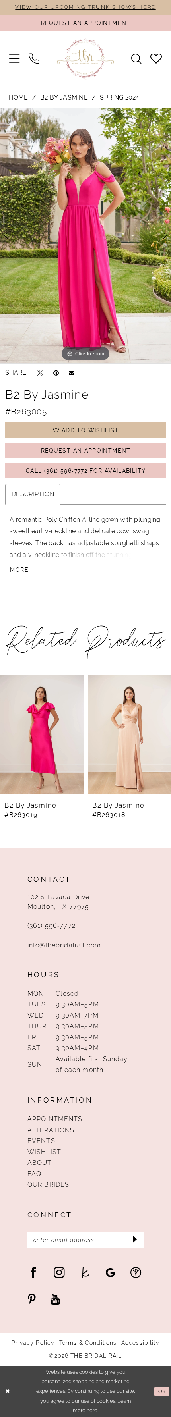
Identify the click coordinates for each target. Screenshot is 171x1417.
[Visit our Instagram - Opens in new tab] (59, 1272)
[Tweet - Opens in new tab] (40, 372)
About (39, 1162)
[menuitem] (14, 59)
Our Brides (48, 1184)
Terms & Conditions (88, 1343)
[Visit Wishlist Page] (156, 59)
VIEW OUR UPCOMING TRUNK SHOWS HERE (85, 7)
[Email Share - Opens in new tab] (71, 372)
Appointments (55, 1119)
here (92, 1410)
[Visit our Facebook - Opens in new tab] (33, 1272)
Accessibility (140, 1343)
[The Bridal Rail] (85, 58)
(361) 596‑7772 (51, 925)
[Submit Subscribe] (135, 1240)
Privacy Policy (33, 1343)
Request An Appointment (86, 450)
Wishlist (44, 1152)
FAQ (34, 1174)
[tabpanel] (85, 235)
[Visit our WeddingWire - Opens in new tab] (136, 1272)
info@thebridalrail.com (64, 945)
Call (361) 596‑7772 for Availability (86, 471)
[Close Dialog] (8, 1391)
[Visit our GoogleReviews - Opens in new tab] (110, 1272)
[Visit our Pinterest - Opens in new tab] (31, 1299)
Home (18, 97)
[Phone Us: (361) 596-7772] (33, 59)
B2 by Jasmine (64, 97)
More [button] (19, 570)
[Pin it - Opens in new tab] (56, 372)
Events (41, 1141)
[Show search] (136, 59)
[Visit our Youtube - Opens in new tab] (55, 1299)
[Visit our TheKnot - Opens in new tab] (85, 1272)
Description (33, 494)
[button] (14, 59)
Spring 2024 (120, 97)
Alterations (51, 1130)
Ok (162, 1391)
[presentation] (42, 734)
